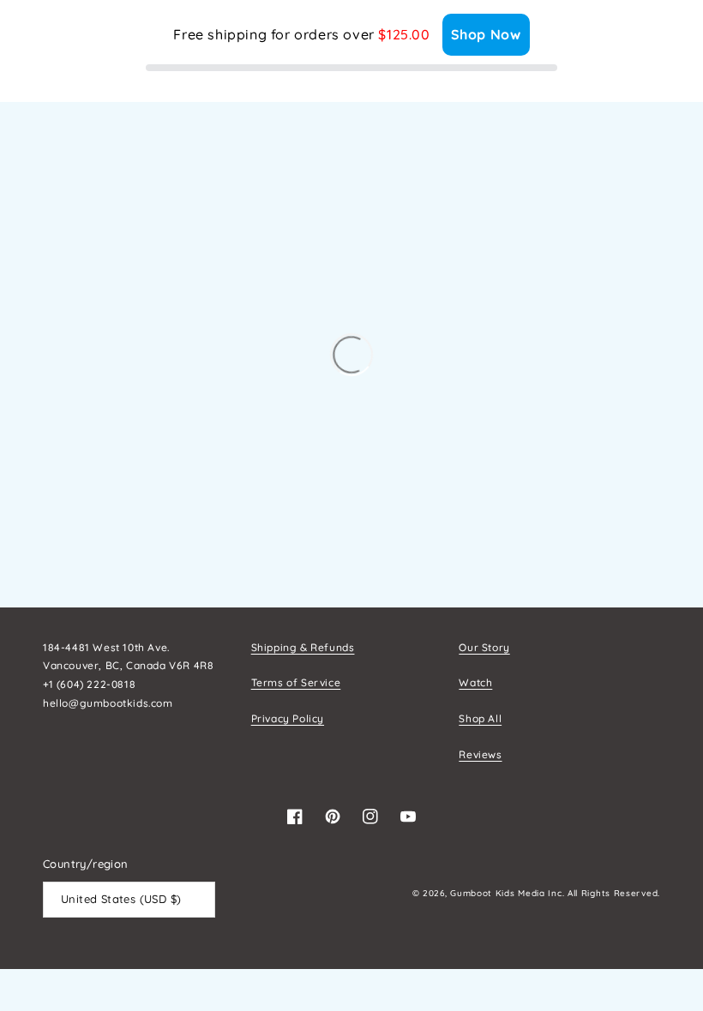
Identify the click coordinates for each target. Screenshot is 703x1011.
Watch (475, 682)
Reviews (480, 754)
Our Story (484, 647)
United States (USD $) (121, 899)
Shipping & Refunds (303, 647)
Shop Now (486, 34)
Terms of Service (296, 682)
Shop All (480, 718)
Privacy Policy (287, 718)
